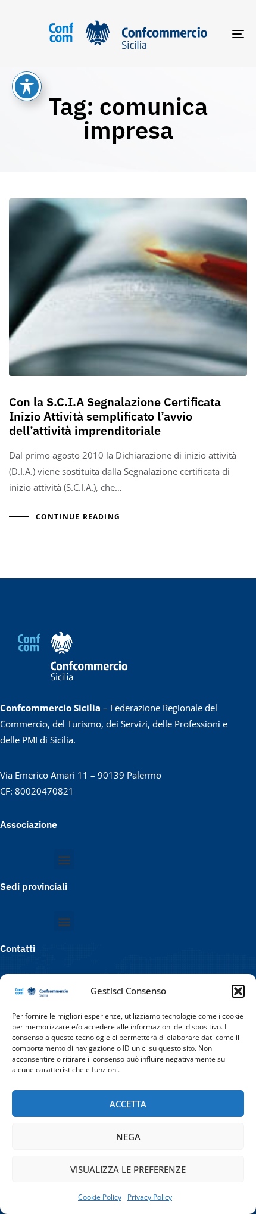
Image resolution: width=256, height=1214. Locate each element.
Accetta (128, 1104)
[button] (238, 991)
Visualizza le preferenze (128, 1169)
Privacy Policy (149, 1197)
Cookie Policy (99, 1197)
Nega (128, 1137)
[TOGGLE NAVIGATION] (205, 33)
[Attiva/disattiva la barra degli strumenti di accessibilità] (27, 86)
